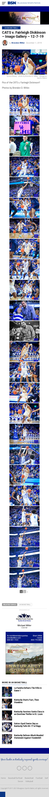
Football (39, 778)
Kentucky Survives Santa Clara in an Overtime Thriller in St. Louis (29, 712)
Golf (46, 778)
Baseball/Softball (15, 778)
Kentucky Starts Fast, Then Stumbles (26, 701)
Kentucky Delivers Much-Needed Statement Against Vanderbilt (28, 736)
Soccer (20, 781)
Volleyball (29, 781)
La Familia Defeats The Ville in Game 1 (28, 689)
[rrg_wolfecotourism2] (24, 673)
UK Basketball (25, 604)
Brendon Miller (18, 42)
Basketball (29, 778)
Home (3, 778)
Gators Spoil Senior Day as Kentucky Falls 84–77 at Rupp (27, 724)
